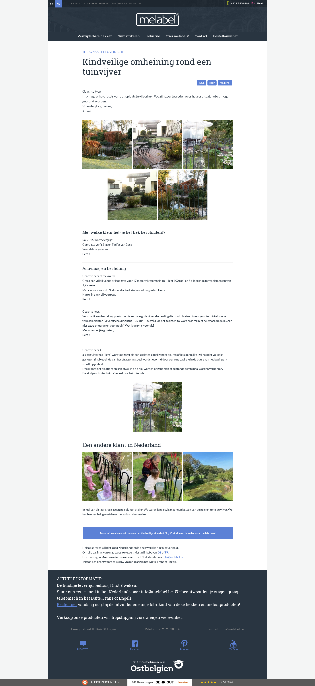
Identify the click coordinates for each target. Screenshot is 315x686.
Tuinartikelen (129, 36)
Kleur (202, 83)
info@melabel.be (173, 557)
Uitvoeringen (119, 4)
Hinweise (182, 682)
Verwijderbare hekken (95, 36)
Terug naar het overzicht (102, 51)
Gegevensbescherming (95, 4)
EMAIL (260, 3)
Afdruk (75, 4)
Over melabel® (177, 36)
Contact (201, 36)
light (212, 83)
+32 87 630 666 (240, 3)
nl (58, 3)
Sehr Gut (165, 682)
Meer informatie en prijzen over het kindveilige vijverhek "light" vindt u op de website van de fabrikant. (158, 533)
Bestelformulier (225, 36)
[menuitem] (95, 36)
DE (159, 552)
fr (51, 3)
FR (166, 552)
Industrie (153, 36)
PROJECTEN (135, 4)
